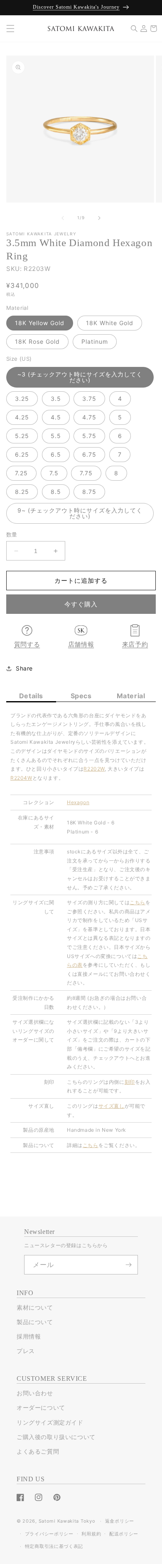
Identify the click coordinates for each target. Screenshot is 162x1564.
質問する (27, 644)
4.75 (89, 417)
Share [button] (24, 668)
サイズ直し (111, 1106)
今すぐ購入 (81, 604)
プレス (26, 1350)
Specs (81, 696)
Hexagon (78, 802)
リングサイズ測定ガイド (50, 1422)
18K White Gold (109, 322)
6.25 (22, 454)
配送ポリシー (123, 1534)
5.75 (89, 435)
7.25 (21, 473)
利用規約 (91, 1534)
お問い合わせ (35, 1392)
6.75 (89, 454)
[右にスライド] (99, 218)
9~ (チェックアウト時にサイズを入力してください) (79, 513)
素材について (35, 1307)
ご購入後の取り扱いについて (56, 1436)
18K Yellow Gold (39, 322)
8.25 (22, 491)
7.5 (54, 473)
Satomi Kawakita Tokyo (67, 1521)
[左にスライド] (63, 218)
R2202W (94, 769)
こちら (90, 1145)
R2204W (21, 778)
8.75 (89, 491)
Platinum (94, 341)
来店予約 (135, 644)
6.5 (56, 454)
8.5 (56, 491)
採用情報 (29, 1336)
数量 (11, 534)
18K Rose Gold (37, 341)
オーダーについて (41, 1407)
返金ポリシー (119, 1521)
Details (31, 696)
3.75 (89, 398)
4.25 (22, 417)
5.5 (56, 435)
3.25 (22, 398)
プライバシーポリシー (49, 1534)
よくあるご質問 (38, 1451)
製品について (35, 1321)
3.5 (56, 398)
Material (131, 696)
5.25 (22, 435)
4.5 (56, 417)
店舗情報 (81, 644)
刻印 (130, 1082)
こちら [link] (137, 902)
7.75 (86, 473)
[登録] (128, 1264)
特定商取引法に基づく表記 (54, 1546)
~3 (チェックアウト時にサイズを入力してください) (79, 377)
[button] (10, 28)
